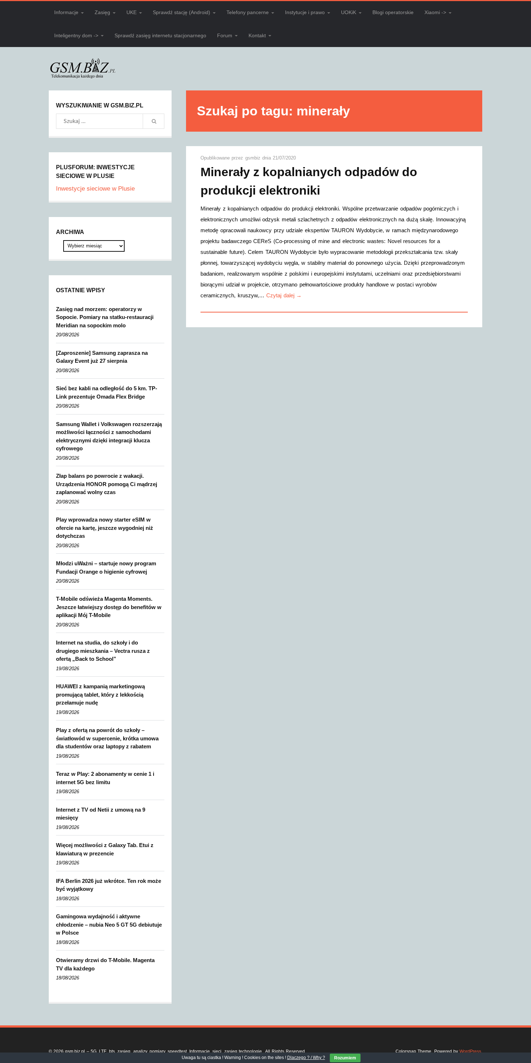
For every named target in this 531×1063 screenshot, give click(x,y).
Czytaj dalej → (284, 295)
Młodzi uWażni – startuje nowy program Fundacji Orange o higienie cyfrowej (106, 567)
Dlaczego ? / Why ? (306, 1057)
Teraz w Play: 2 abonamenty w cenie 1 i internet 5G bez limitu (105, 778)
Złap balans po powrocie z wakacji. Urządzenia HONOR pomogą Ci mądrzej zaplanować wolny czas (106, 484)
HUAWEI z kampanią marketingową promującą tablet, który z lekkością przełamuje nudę (100, 694)
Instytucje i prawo (305, 12)
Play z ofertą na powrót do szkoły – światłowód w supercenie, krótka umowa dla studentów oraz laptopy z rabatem (107, 738)
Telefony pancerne (247, 12)
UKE (131, 12)
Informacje (66, 12)
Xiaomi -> (435, 12)
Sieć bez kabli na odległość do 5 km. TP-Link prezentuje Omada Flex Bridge (106, 392)
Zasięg (102, 12)
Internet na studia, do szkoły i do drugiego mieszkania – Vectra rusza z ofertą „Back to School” (103, 650)
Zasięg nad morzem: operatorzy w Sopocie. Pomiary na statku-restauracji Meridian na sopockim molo (105, 317)
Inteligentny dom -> (76, 35)
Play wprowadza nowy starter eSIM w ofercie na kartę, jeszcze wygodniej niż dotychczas (104, 527)
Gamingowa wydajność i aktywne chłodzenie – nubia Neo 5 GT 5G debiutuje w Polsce (109, 924)
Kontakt (257, 35)
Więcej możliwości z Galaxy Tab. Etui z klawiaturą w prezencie (105, 849)
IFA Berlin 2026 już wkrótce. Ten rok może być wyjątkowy (108, 885)
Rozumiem (345, 1057)
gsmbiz (253, 158)
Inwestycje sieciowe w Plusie (95, 188)
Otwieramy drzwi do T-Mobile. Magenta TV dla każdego (105, 964)
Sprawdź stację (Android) (181, 12)
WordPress (470, 1051)
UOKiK (348, 12)
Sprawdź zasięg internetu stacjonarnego (160, 35)
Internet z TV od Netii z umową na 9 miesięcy (100, 814)
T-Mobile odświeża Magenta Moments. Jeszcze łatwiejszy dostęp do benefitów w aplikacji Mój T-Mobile (108, 607)
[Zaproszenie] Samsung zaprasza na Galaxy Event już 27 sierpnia (102, 357)
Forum (224, 35)
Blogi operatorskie (393, 12)
